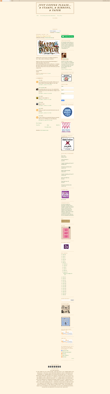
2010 (63, 291)
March (65, 270)
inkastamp (64, 353)
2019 (63, 277)
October (65, 264)
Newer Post (38, 125)
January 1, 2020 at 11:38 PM (45, 84)
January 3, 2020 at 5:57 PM (45, 112)
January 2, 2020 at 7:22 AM (45, 99)
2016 (63, 281)
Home (38, 15)
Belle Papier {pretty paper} (67, 352)
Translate (58, 32)
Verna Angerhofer (42, 87)
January (65, 272)
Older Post (58, 125)
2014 (63, 285)
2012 (63, 288)
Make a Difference (66, 355)
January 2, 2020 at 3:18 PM (45, 105)
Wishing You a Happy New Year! (43, 36)
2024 (63, 256)
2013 (63, 286)
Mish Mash (64, 356)
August (65, 265)
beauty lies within (65, 350)
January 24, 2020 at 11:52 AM (45, 120)
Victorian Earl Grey (48, 37)
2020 (63, 262)
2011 (63, 289)
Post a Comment (39, 123)
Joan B (40, 108)
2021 (63, 261)
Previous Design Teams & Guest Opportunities (47, 15)
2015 (63, 283)
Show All (73, 358)
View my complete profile (66, 69)
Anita (40, 80)
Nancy (40, 96)
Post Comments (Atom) (44, 130)
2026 (63, 254)
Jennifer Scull (65, 58)
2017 (63, 280)
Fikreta (40, 102)
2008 (63, 294)
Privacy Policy (59, 15)
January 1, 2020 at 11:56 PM (45, 93)
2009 (63, 293)
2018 (63, 278)
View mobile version (48, 127)
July (64, 267)
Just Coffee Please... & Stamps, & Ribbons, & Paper (55, 8)
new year (41, 74)
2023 (63, 257)
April (64, 268)
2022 (63, 259)
